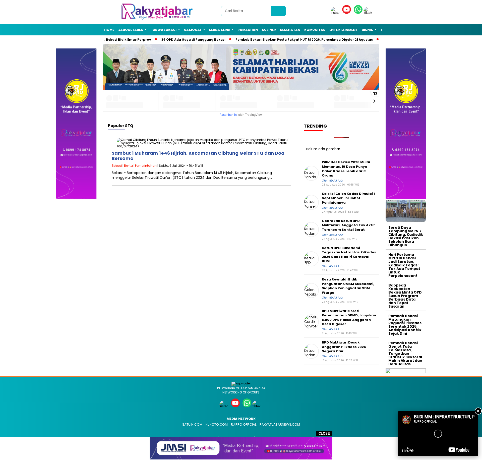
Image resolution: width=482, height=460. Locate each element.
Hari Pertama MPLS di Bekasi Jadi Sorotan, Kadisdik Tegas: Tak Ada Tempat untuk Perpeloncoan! (404, 265)
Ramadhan (247, 29)
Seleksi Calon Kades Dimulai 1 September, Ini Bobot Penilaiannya (348, 198)
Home (109, 29)
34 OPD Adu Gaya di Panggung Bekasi (186, 39)
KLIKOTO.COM (217, 424)
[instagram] (336, 13)
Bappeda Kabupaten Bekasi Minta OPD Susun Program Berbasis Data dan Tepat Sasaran (405, 296)
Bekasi (117, 165)
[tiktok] (369, 13)
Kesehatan (290, 29)
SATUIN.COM (192, 424)
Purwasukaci (163, 29)
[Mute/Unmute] (411, 450)
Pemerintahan (146, 165)
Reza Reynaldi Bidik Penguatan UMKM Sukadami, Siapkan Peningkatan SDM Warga (348, 286)
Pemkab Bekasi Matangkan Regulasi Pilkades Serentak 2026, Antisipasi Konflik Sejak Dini (404, 324)
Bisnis (367, 29)
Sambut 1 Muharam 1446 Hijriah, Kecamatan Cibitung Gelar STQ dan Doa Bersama (198, 156)
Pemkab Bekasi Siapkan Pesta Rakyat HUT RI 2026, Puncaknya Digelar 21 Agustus (296, 39)
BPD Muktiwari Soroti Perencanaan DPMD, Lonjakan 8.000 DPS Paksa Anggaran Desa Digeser (349, 317)
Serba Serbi (219, 29)
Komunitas (314, 29)
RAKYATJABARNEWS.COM (280, 424)
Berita (128, 165)
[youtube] (347, 13)
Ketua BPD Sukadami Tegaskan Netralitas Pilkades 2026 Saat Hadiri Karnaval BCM (349, 254)
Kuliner (269, 29)
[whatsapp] (358, 13)
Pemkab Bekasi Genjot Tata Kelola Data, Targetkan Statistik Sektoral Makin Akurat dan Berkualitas (405, 353)
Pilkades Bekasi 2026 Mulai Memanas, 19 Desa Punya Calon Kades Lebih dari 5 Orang (346, 169)
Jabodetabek (130, 29)
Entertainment (343, 29)
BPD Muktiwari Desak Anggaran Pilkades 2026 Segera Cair (344, 347)
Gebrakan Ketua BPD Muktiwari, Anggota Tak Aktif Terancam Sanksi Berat (348, 225)
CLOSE (324, 433)
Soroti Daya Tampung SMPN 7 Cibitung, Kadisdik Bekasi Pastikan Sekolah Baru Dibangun (405, 236)
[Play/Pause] (403, 450)
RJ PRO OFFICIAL (243, 424)
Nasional (193, 29)
